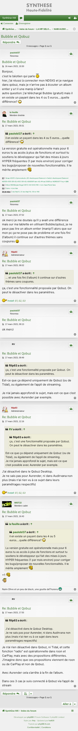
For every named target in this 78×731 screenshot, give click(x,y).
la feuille (14, 112)
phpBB (30, 717)
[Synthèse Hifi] (39, 7)
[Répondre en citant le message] (71, 54)
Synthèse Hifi (9, 18)
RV (10, 429)
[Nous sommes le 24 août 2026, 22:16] (74, 29)
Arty (33, 720)
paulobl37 (15, 53)
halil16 (51, 720)
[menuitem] (33, 727)
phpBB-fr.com (44, 724)
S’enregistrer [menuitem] (76, 19)
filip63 (14, 252)
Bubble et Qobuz (15, 36)
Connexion (8, 23)
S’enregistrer (24, 23)
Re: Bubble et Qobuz (16, 121)
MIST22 (18, 503)
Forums (22, 19)
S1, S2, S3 (20, 300)
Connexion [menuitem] (70, 19)
